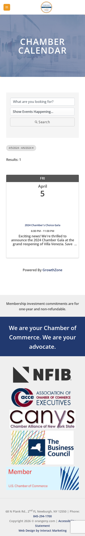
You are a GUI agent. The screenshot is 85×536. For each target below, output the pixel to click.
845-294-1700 (42, 516)
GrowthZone (52, 270)
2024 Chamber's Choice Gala (42, 225)
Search (44, 122)
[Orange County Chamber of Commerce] (46, 7)
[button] (7, 7)
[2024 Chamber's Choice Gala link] (42, 210)
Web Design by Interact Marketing (43, 530)
